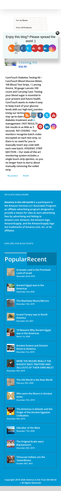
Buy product (13, 175)
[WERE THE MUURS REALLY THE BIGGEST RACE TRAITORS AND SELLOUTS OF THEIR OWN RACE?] (11, 363)
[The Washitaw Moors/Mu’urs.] (11, 303)
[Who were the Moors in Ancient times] (11, 396)
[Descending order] (43, 20)
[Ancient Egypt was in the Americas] (11, 287)
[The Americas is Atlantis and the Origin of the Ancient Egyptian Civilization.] (11, 411)
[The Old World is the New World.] (11, 382)
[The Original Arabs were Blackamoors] (11, 444)
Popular (16, 259)
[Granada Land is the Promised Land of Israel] (11, 272)
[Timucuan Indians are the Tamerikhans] (11, 459)
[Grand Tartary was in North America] (11, 317)
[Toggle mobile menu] (55, 4)
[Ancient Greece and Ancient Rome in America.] (11, 348)
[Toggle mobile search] (50, 4)
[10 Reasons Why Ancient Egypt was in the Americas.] (11, 332)
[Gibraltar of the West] (11, 430)
